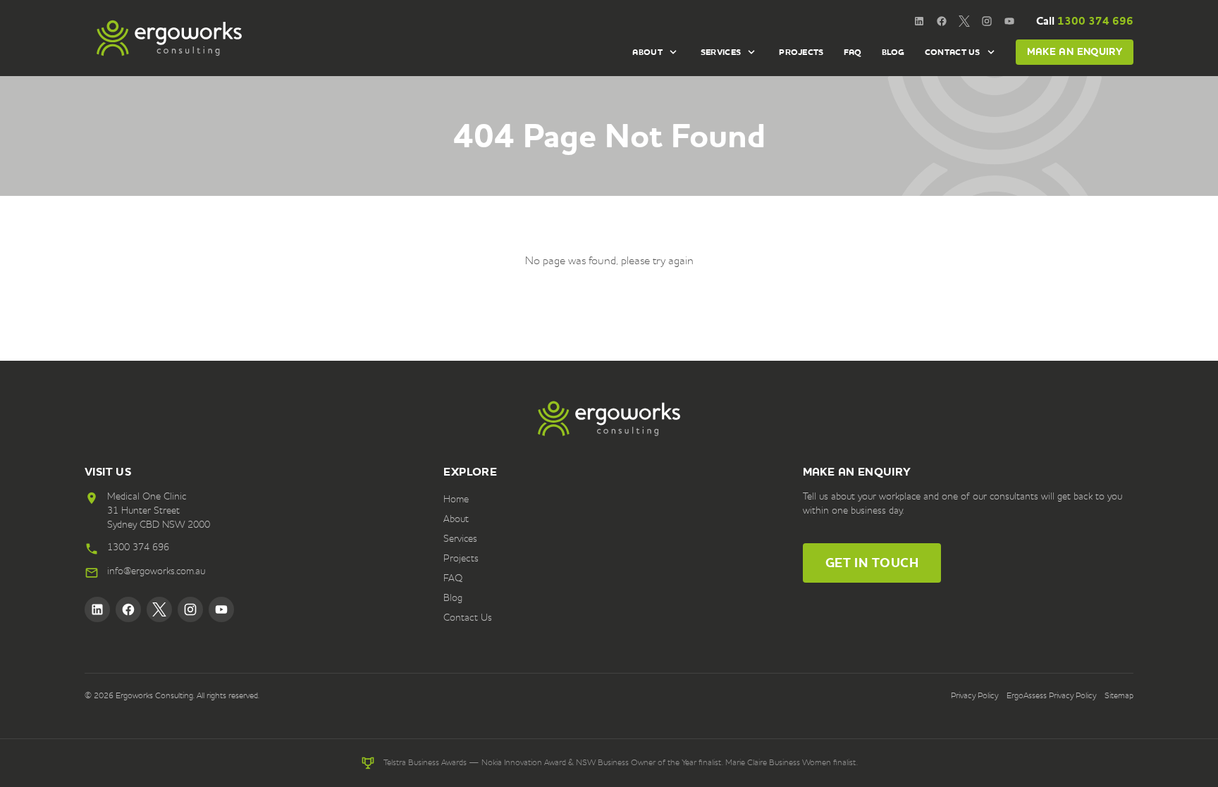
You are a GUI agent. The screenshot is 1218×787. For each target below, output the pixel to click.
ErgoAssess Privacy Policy (1051, 696)
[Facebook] (942, 21)
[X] (964, 21)
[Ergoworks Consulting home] (169, 38)
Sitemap (1119, 696)
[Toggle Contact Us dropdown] (991, 52)
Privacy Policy (974, 696)
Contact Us (952, 52)
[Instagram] (987, 21)
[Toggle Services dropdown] (751, 52)
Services (721, 52)
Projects (801, 52)
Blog (893, 52)
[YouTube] (1009, 21)
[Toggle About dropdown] (673, 52)
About (647, 52)
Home (456, 499)
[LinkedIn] (919, 21)
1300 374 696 (1084, 20)
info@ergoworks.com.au (156, 571)
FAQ (853, 52)
